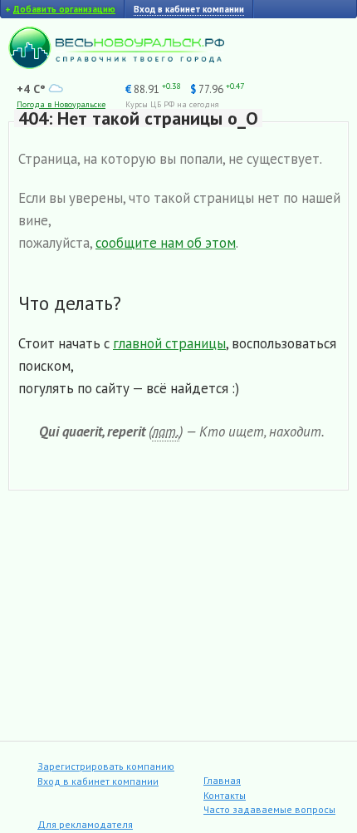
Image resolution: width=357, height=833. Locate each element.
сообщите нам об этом (165, 243)
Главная (222, 780)
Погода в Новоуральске (61, 104)
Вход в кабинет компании (98, 781)
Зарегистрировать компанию (105, 766)
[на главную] (116, 64)
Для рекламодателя (85, 824)
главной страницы (169, 343)
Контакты (224, 795)
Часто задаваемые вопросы (269, 809)
